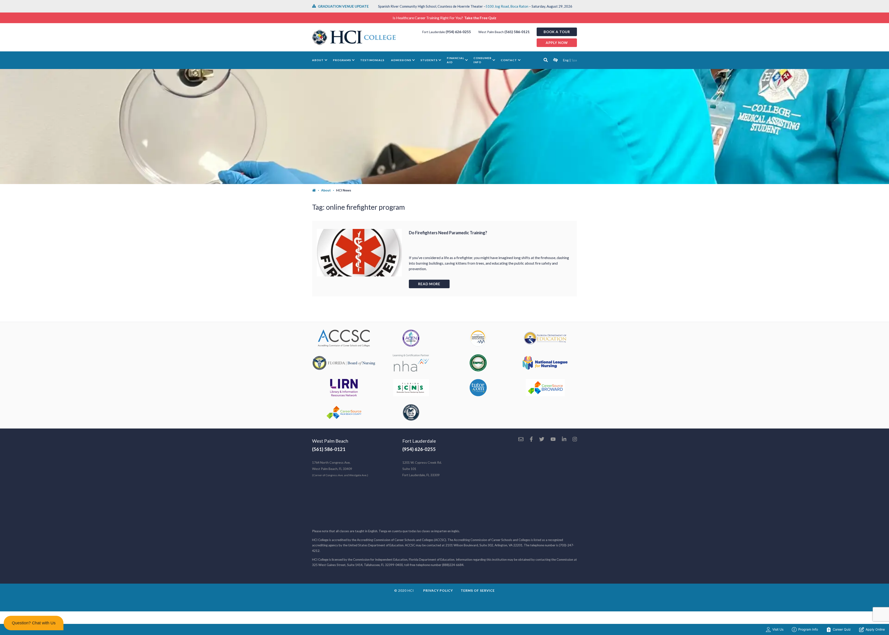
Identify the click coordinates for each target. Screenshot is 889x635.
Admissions (401, 60)
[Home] (316, 190)
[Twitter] (541, 440)
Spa (574, 60)
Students (429, 60)
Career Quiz (842, 629)
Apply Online (875, 629)
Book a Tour (557, 32)
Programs (342, 60)
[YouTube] (553, 440)
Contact (509, 60)
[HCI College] (354, 37)
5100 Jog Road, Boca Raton (506, 6)
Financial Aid (455, 60)
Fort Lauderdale (419, 441)
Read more (429, 284)
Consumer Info (482, 60)
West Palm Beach (330, 441)
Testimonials (372, 60)
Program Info (808, 629)
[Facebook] (531, 440)
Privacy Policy (438, 590)
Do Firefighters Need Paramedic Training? (448, 232)
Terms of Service (478, 590)
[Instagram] (575, 440)
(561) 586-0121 (517, 32)
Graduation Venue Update (343, 6)
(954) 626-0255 (458, 32)
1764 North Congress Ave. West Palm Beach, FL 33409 (340, 468)
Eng (566, 60)
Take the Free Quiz (480, 18)
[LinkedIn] (564, 440)
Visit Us (777, 629)
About (318, 60)
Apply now (557, 43)
